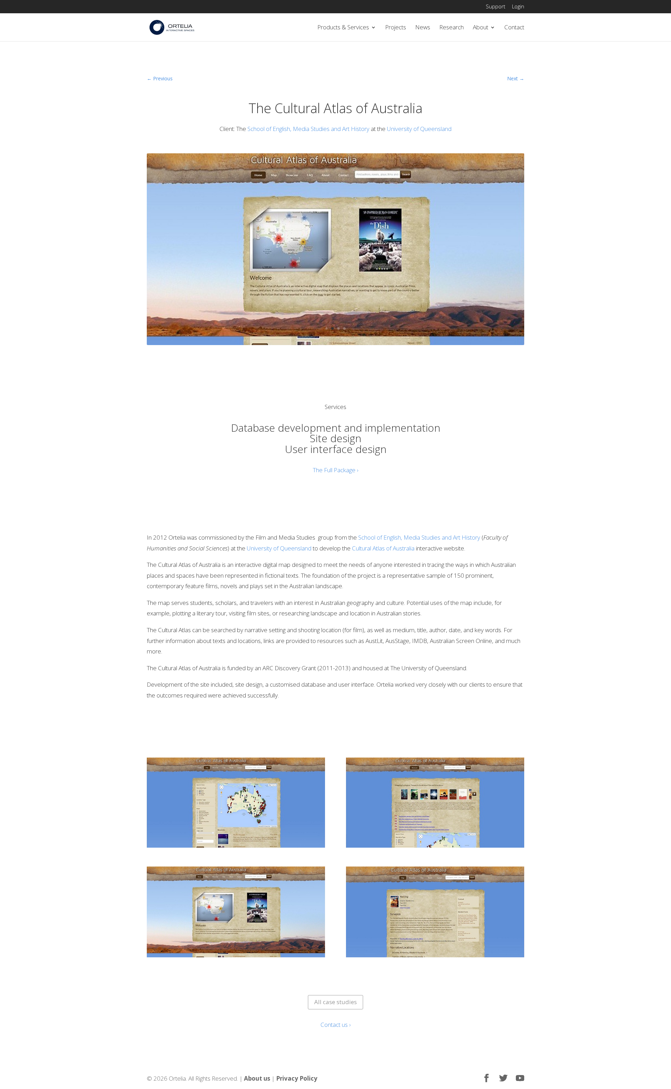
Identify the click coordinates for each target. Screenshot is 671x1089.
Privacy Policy (296, 1078)
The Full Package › (335, 470)
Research (451, 28)
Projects (395, 28)
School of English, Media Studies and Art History (309, 129)
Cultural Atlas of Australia (383, 548)
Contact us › (335, 1025)
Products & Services (343, 28)
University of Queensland (419, 129)
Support (495, 7)
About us (257, 1078)
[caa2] (335, 345)
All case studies (335, 1002)
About (480, 28)
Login (518, 7)
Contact (514, 28)
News (422, 28)
